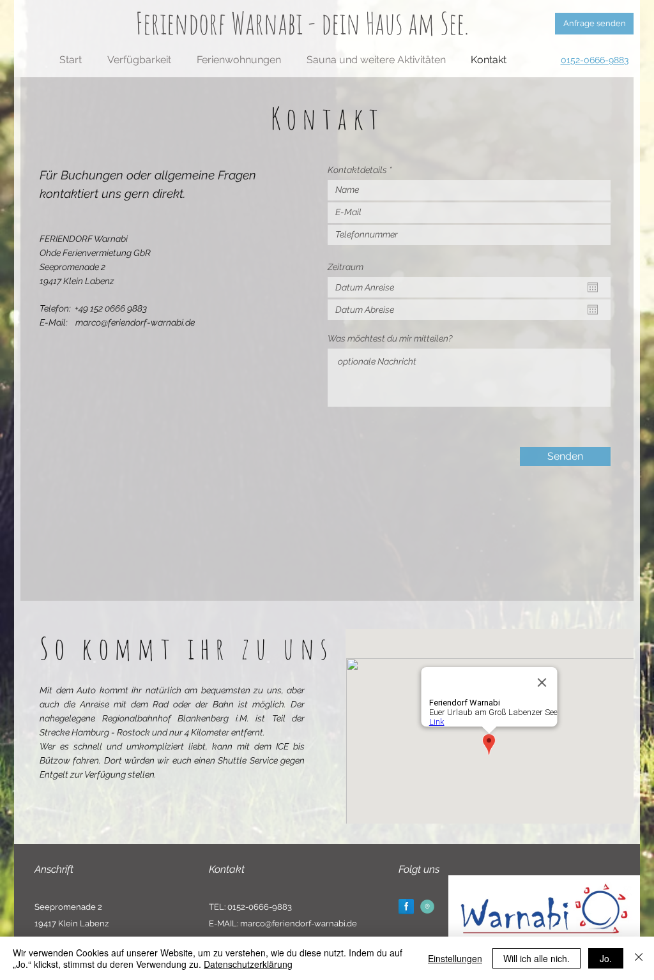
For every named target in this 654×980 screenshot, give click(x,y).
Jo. (606, 958)
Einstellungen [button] (455, 958)
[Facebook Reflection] (406, 906)
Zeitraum (345, 266)
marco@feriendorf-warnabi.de (135, 322)
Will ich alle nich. (536, 958)
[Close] (638, 958)
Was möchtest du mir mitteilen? (390, 338)
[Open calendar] (593, 287)
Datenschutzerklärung (248, 964)
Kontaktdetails (357, 169)
